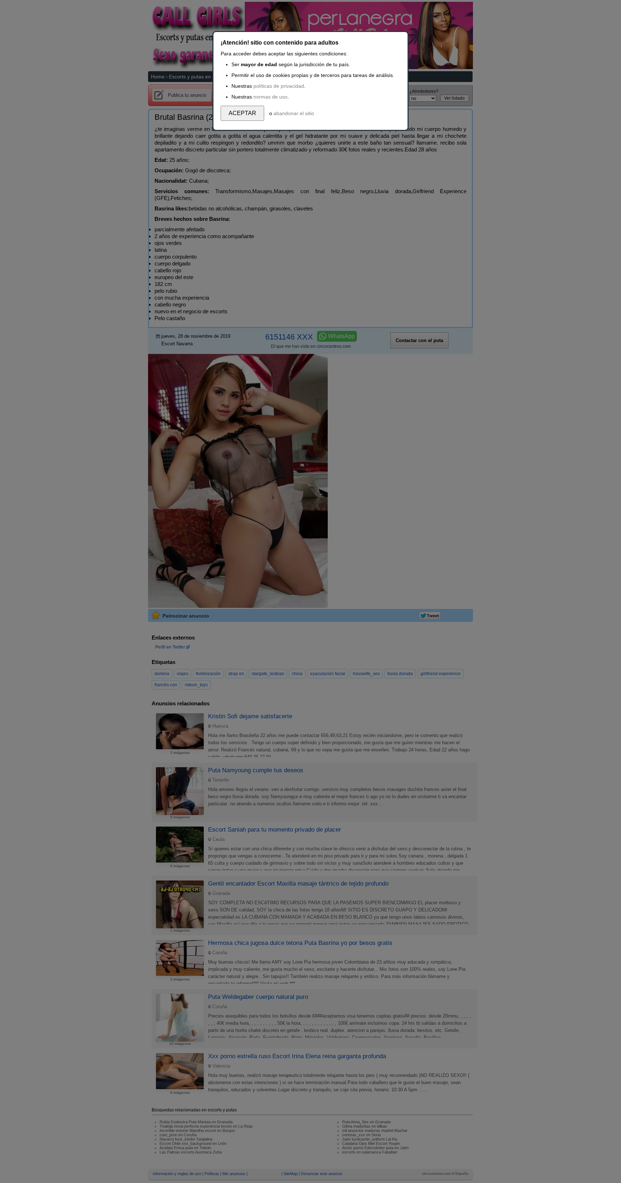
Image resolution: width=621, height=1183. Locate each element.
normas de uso (270, 97)
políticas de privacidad (278, 86)
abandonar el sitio (293, 113)
